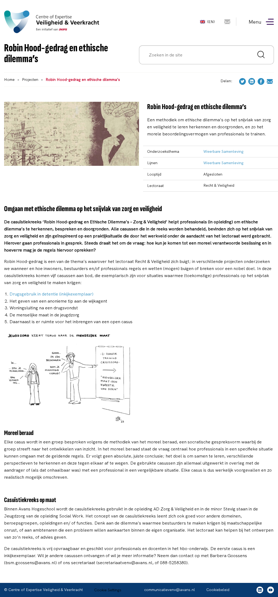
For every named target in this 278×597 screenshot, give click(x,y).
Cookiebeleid (217, 589)
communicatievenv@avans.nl (169, 589)
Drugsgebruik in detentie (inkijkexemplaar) (51, 294)
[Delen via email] (270, 80)
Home (9, 79)
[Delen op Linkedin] (251, 80)
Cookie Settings (107, 590)
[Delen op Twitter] (242, 80)
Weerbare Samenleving (223, 151)
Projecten (30, 79)
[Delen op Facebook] (261, 80)
